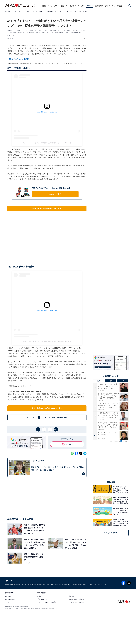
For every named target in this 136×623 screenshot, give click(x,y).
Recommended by (115, 441)
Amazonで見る (55, 194)
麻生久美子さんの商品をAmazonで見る (47, 408)
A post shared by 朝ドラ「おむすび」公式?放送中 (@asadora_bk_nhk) (47, 143)
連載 (44, 6)
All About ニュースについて (77, 602)
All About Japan (10, 599)
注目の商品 (99, 6)
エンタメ (81, 6)
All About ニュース (10, 11)
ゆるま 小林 (10, 38)
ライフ (50, 6)
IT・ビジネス (71, 6)
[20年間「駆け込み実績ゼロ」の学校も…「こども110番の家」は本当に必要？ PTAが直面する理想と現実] (120, 500)
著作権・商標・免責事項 (76, 599)
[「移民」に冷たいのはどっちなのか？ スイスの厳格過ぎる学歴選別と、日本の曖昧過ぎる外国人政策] (120, 522)
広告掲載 (71, 596)
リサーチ (89, 6)
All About (8, 596)
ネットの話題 (117, 6)
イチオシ (8, 602)
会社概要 (40, 596)
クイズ (107, 6)
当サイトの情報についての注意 (47, 602)
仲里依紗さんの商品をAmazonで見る (47, 208)
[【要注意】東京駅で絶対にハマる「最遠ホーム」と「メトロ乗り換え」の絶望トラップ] (120, 511)
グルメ (56, 6)
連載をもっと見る (111, 533)
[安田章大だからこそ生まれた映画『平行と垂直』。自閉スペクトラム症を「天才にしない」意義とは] (120, 489)
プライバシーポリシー (44, 599)
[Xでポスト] (80, 453)
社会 (62, 6)
